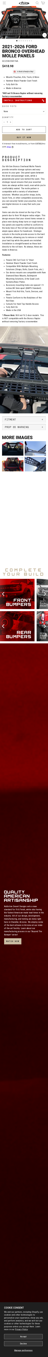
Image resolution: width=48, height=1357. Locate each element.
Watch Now (12, 941)
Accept (23, 1336)
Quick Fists (9, 106)
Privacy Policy (21, 1329)
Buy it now (24, 137)
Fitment (10, 419)
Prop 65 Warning (17, 427)
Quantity (8, 117)
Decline (23, 1343)
